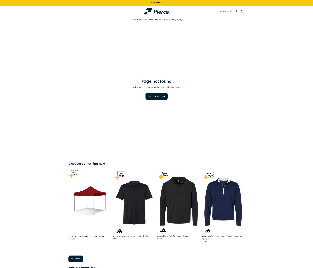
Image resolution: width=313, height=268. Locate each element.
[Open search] (231, 11)
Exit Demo (75, 259)
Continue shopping (156, 96)
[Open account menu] (236, 11)
